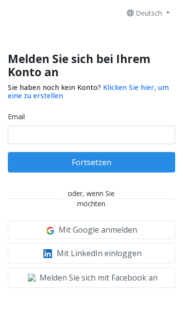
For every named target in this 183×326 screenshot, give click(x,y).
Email (16, 116)
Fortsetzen (91, 162)
